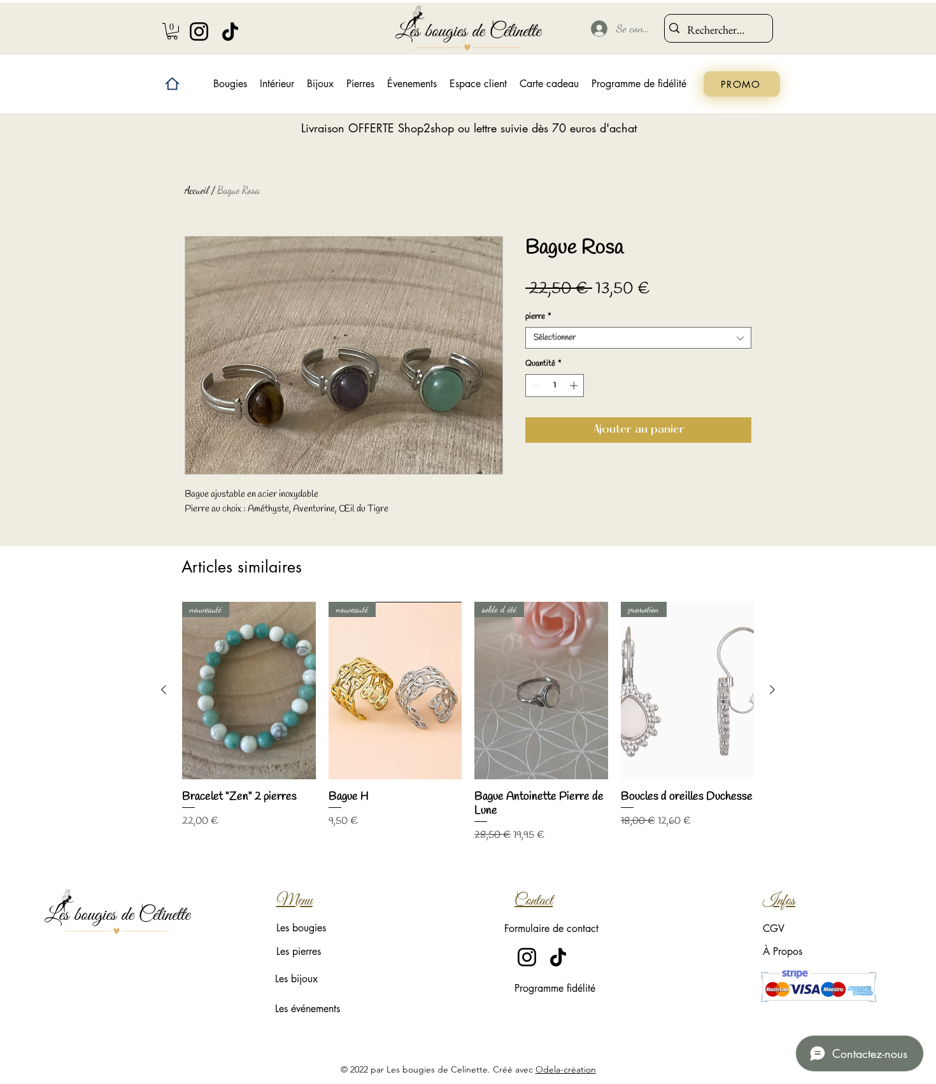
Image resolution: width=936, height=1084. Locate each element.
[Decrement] (534, 385)
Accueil (197, 190)
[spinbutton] (554, 385)
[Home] (172, 84)
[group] (468, 722)
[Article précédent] (163, 689)
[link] (172, 31)
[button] (277, 84)
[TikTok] (230, 31)
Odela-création (565, 1069)
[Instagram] (199, 31)
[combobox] (638, 338)
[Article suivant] (772, 689)
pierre (538, 317)
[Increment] (575, 385)
